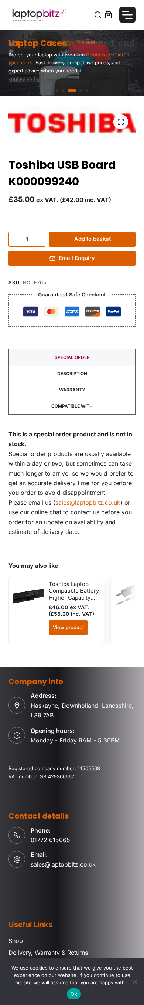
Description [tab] (72, 373)
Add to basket (92, 238)
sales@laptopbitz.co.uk (87, 502)
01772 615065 (50, 840)
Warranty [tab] (72, 389)
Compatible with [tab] (72, 406)
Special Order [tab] (72, 357)
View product (68, 627)
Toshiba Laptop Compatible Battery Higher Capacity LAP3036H (74, 594)
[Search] (98, 14)
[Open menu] (127, 15)
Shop (15, 940)
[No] (134, 981)
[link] (72, 63)
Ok (74, 994)
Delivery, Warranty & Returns (48, 952)
